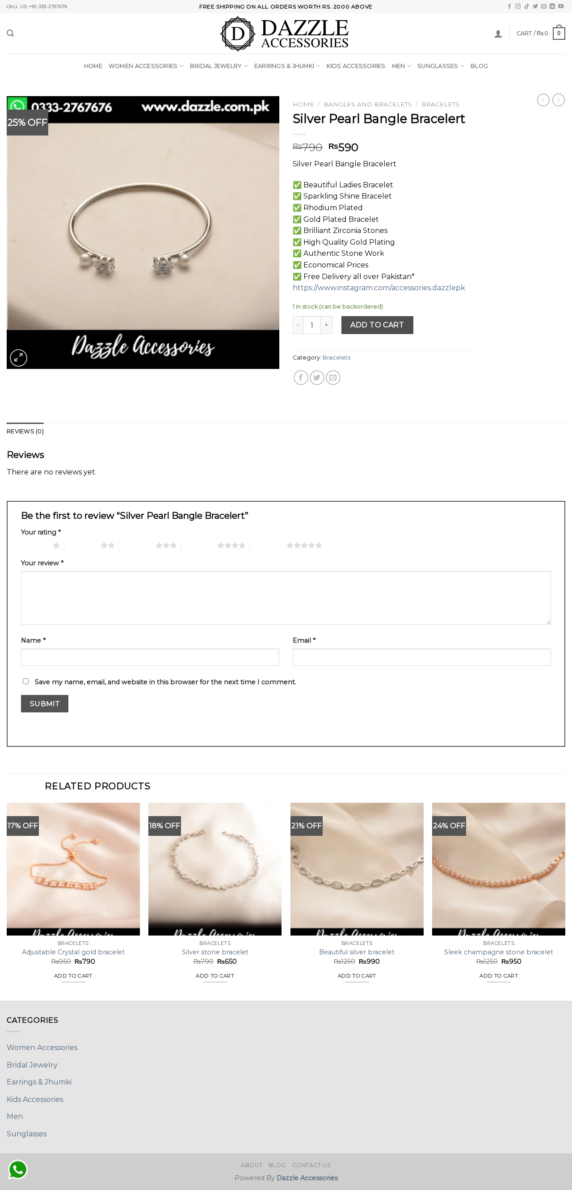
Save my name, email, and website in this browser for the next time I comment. (165, 682)
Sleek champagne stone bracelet (498, 952)
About (251, 1165)
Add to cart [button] (73, 976)
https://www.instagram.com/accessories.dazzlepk (379, 288)
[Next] (565, 901)
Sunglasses (437, 66)
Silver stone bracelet (215, 952)
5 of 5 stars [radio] (268, 545)
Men (398, 66)
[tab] (25, 431)
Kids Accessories (356, 66)
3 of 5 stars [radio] (137, 545)
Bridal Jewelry (216, 66)
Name (33, 640)
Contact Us (311, 1165)
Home (93, 66)
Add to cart (377, 325)
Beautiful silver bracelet (357, 952)
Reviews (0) (25, 431)
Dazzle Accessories (307, 1178)
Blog (479, 66)
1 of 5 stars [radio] (35, 545)
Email (304, 640)
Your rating (41, 532)
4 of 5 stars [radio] (199, 545)
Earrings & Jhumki (284, 66)
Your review (42, 563)
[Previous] (7, 901)
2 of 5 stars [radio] (82, 545)
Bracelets (440, 104)
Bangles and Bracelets (368, 104)
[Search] (10, 33)
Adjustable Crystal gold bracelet (73, 952)
